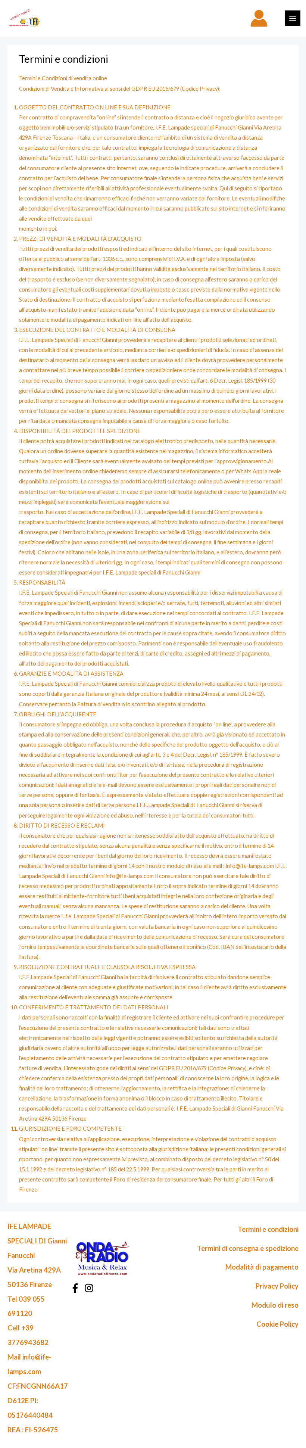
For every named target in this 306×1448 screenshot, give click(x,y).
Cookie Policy (277, 1324)
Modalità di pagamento (262, 1267)
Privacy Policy (277, 1286)
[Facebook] (75, 1288)
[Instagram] (89, 1288)
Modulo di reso (275, 1305)
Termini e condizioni (268, 1229)
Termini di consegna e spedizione (248, 1248)
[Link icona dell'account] (259, 18)
